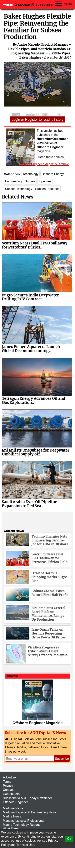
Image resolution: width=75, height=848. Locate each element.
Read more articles (51, 157)
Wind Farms (11, 829)
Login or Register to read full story (37, 119)
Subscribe (44, 5)
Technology (30, 174)
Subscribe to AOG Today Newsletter (27, 798)
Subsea (30, 181)
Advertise (9, 777)
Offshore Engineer (15, 802)
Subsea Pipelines (47, 188)
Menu (68, 4)
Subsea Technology (18, 188)
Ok (69, 838)
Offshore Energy (53, 174)
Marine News (12, 816)
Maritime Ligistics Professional (23, 820)
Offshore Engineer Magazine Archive (44, 164)
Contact (8, 790)
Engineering (13, 181)
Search (24, 5)
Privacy (8, 785)
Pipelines (44, 181)
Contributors (11, 794)
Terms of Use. (25, 844)
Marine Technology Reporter (22, 824)
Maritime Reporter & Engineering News (29, 812)
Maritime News (13, 808)
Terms (7, 781)
